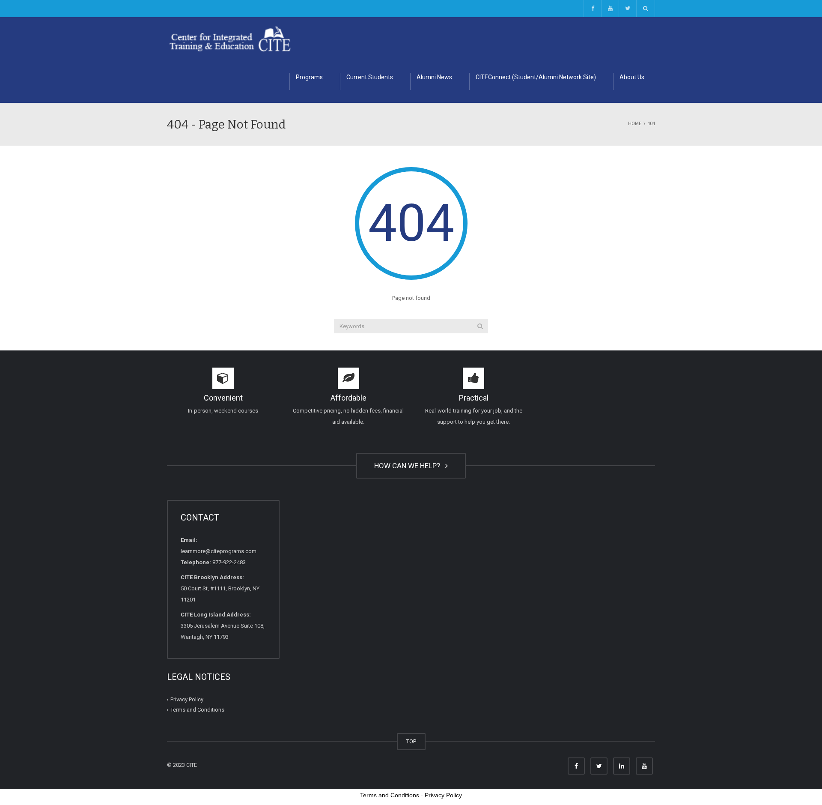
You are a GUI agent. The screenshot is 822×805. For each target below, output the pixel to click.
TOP (411, 741)
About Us (631, 77)
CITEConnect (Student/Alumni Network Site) (536, 77)
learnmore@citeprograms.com (218, 551)
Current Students (369, 77)
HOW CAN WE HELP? (409, 465)
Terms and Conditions (197, 709)
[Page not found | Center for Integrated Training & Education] (230, 38)
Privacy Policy (186, 699)
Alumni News (434, 77)
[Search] (480, 326)
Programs (309, 77)
